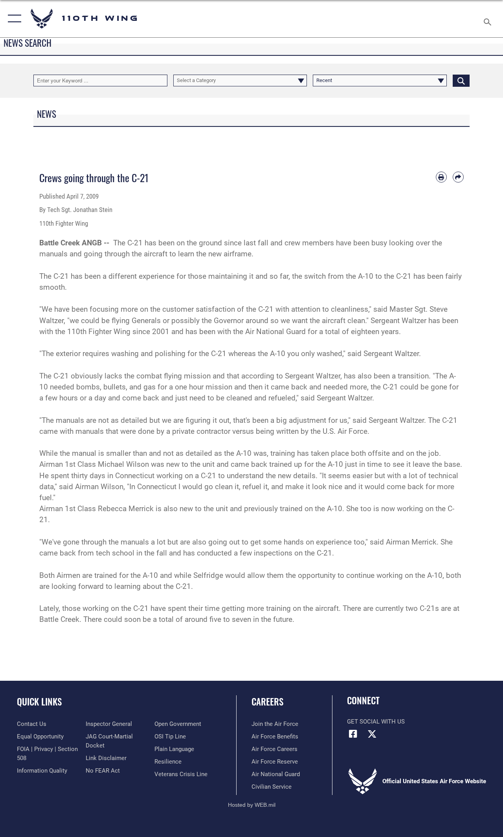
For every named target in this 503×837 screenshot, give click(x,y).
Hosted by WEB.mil (251, 805)
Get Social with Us (376, 721)
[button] (13, 18)
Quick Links (39, 701)
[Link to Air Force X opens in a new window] (372, 734)
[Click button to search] (461, 80)
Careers (267, 701)
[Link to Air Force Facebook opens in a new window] (353, 734)
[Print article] (441, 177)
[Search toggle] (489, 18)
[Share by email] (458, 177)
